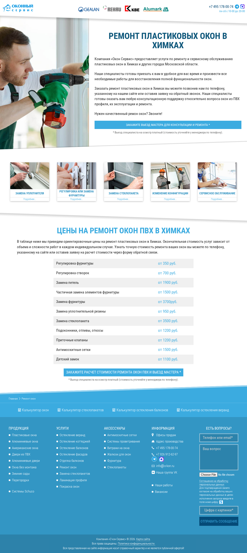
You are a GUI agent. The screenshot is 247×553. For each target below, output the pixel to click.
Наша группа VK (166, 472)
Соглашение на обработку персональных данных (213, 482)
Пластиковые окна (24, 435)
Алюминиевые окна (25, 441)
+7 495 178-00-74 (221, 7)
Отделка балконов (72, 461)
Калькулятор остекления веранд (205, 410)
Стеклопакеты (116, 467)
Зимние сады (21, 473)
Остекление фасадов (73, 454)
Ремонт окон (68, 467)
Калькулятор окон (35, 410)
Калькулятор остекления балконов (142, 410)
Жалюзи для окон (119, 454)
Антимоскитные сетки (122, 435)
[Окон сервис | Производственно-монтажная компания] (29, 8)
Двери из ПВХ (21, 454)
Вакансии (161, 492)
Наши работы (164, 485)
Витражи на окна (118, 448)
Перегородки (20, 480)
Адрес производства (169, 441)
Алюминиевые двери (26, 461)
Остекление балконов (74, 448)
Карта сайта (143, 539)
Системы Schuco (23, 491)
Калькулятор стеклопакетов (83, 410)
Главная (13, 398)
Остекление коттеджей (75, 441)
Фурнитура (114, 461)
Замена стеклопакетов (75, 473)
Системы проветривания (123, 441)
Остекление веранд (72, 435)
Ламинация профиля (73, 480)
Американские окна (25, 448)
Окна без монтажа (24, 467)
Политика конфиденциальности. (136, 543)
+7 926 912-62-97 (167, 454)
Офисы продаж (166, 435)
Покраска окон (69, 486)
